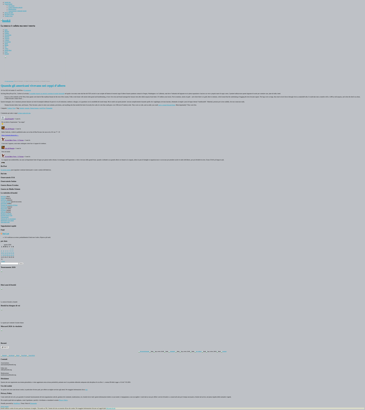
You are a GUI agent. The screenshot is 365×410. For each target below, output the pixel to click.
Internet (7, 36)
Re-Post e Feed (9, 14)
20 (7, 255)
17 (2, 255)
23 (13, 255)
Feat (14, 108)
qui (86, 389)
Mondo (7, 31)
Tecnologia (8, 35)
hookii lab (8, 2)
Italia (6, 30)
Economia (8, 42)
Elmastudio (33, 403)
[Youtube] (23, 355)
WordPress (16, 403)
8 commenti (27, 90)
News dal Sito (9, 12)
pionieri (21, 108)
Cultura (7, 40)
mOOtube (4, 203)
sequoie (27, 108)
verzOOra (42, 108)
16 (13, 253)
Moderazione (12, 9)
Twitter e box (9, 16)
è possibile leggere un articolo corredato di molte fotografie (46, 93)
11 (3, 253)
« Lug (3, 261)
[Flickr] (17, 355)
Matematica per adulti (7, 220)
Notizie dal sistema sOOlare (9, 205)
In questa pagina (6, 170)
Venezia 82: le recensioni (8, 219)
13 (7, 253)
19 (5, 255)
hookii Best (8, 50)
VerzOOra (4, 207)
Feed (6, 52)
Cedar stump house (9, 81)
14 (9, 253)
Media (6, 45)
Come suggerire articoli (15, 7)
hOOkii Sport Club (6, 215)
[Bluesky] (4, 355)
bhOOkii (3, 196)
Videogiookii (5, 217)
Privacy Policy (63, 400)
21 (9, 255)
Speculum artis (5, 222)
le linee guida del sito (24, 113)
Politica (7, 33)
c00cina (3, 212)
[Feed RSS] (31, 355)
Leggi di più (111, 408)
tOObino (3, 210)
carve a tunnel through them (166, 105)
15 (11, 253)
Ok (107, 408)
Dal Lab (6, 234)
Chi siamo (11, 6)
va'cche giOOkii (6, 202)
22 (11, 255)
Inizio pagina (5, 406)
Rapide (7, 54)
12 (5, 253)
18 (3, 255)
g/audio (3, 198)
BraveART (4, 208)
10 (2, 253)
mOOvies (4, 200)
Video (6, 48)
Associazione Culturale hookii (17, 11)
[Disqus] (182, 139)
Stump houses (34, 108)
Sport (6, 43)
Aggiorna (5, 347)
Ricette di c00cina (6, 214)
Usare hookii (8, 4)
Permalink (49, 108)
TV (6, 47)
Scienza (7, 38)
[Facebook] (10, 355)
